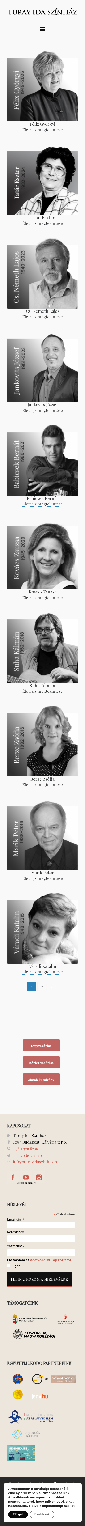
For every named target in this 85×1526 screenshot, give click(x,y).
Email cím (16, 1219)
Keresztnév (15, 1232)
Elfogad (18, 1514)
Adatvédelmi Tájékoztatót (50, 1260)
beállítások (20, 1497)
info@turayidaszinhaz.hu (36, 1161)
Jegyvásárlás (41, 1046)
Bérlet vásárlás (41, 1063)
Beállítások (42, 1514)
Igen (17, 1266)
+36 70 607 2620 (27, 1155)
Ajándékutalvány (41, 1080)
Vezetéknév (15, 1246)
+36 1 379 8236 (25, 1148)
